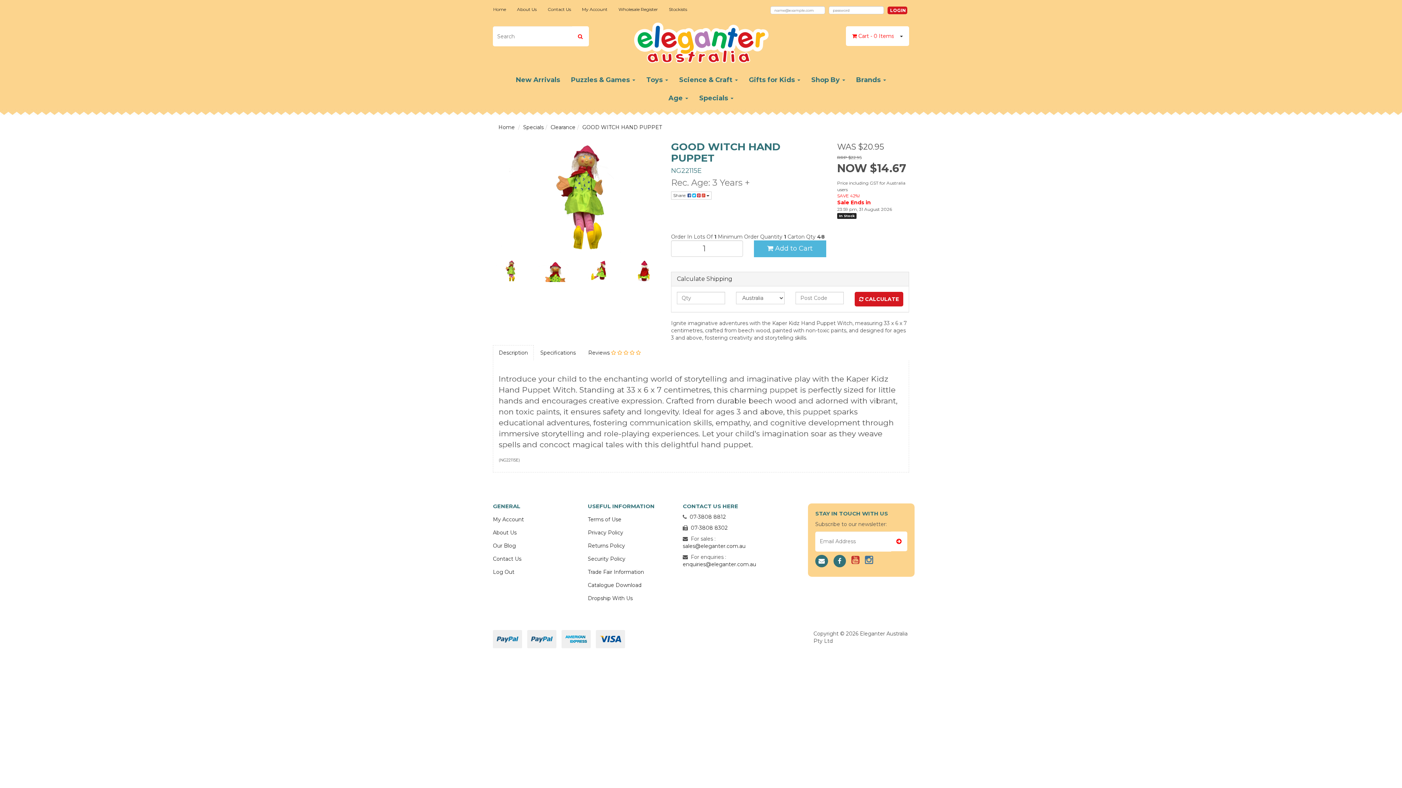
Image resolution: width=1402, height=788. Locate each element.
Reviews (599, 352)
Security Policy (606, 559)
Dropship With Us (610, 598)
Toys (655, 80)
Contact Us (559, 9)
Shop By (826, 80)
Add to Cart (793, 248)
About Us (527, 9)
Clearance (563, 127)
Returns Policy (606, 545)
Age (677, 98)
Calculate (881, 299)
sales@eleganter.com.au (714, 546)
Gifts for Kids (773, 80)
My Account (595, 9)
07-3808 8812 (708, 517)
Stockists (678, 9)
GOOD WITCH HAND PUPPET (622, 127)
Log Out (503, 572)
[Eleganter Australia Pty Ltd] (701, 40)
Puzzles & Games (601, 80)
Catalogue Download (614, 585)
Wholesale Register (638, 9)
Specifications (558, 352)
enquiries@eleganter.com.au (719, 564)
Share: (680, 195)
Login (898, 10)
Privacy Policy (605, 532)
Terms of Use (604, 519)
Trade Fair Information (616, 572)
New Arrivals (538, 80)
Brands (869, 80)
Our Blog (504, 545)
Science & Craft (706, 80)
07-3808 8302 (709, 528)
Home (499, 9)
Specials (714, 98)
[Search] (580, 36)
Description (513, 352)
